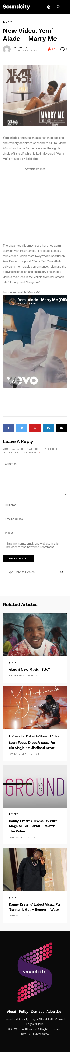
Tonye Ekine (16, 675)
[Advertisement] (35, 206)
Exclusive (17, 736)
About (11, 1012)
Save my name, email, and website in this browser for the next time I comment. (32, 545)
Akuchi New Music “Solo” (29, 669)
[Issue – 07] (35, 972)
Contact (37, 1012)
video (9, 22)
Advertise (53, 1012)
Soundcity (20, 47)
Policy (23, 1012)
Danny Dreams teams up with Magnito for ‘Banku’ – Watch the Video (33, 826)
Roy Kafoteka (17, 754)
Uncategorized (38, 736)
